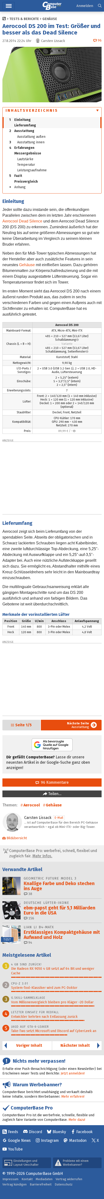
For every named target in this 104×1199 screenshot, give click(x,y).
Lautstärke (25, 159)
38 (29, 894)
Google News (19, 1140)
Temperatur (26, 165)
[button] (100, 5)
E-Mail (58, 817)
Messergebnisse (27, 153)
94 (29, 943)
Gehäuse (49, 19)
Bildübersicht (17, 838)
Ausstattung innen (27, 142)
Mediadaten (44, 1179)
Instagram (50, 1140)
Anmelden (84, 6)
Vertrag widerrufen (69, 1179)
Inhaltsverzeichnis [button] (32, 110)
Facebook (84, 1132)
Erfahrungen (21, 148)
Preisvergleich (26, 182)
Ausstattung (21, 131)
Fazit (15, 176)
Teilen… (54, 793)
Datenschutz (64, 1184)
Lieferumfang (25, 125)
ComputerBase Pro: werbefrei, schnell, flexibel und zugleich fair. (52, 853)
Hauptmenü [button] (8, 6)
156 (30, 918)
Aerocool (31, 805)
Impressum (10, 1179)
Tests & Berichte (24, 19)
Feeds (13, 1132)
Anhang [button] (17, 187)
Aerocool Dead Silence (22, 221)
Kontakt (27, 1179)
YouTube (15, 1149)
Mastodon (78, 1140)
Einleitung (20, 120)
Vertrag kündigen (14, 1184)
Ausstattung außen (31, 137)
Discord (35, 1132)
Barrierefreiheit (41, 1184)
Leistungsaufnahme (32, 170)
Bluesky (59, 1132)
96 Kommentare (54, 782)
